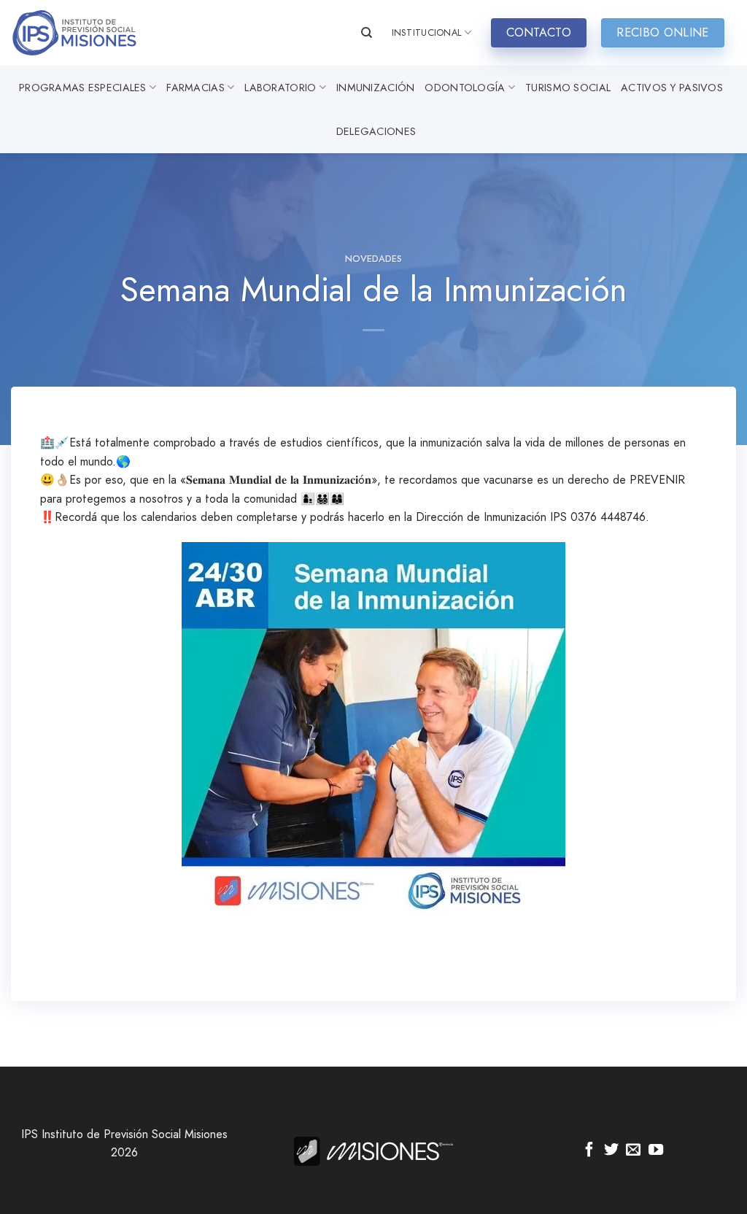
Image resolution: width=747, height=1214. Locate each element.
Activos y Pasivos (672, 87)
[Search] (366, 33)
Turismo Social (568, 87)
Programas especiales (83, 87)
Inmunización (375, 87)
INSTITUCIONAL (427, 32)
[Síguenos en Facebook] (589, 1151)
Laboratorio (280, 87)
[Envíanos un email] (633, 1151)
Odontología (465, 87)
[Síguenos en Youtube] (656, 1151)
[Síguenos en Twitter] (611, 1151)
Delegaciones (376, 131)
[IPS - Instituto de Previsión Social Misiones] (84, 33)
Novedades (373, 259)
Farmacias (195, 87)
